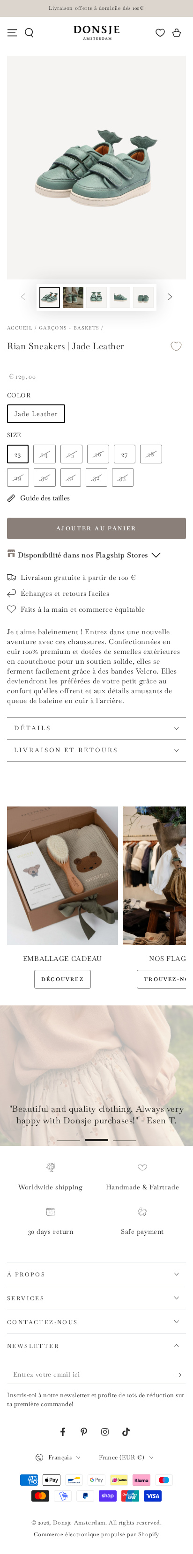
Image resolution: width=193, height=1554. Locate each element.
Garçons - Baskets (69, 328)
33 (122, 477)
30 (44, 477)
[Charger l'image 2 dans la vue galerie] (73, 297)
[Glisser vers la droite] (170, 297)
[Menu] (12, 33)
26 (98, 454)
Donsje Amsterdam (79, 1522)
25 (71, 454)
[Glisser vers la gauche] (23, 297)
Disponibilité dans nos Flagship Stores (83, 554)
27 (124, 454)
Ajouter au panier (96, 528)
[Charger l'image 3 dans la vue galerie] (96, 297)
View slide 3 (124, 1135)
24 (44, 454)
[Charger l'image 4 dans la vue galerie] (120, 297)
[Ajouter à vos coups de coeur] (176, 346)
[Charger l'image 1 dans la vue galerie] (49, 297)
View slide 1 (68, 1135)
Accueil (20, 328)
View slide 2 (96, 1135)
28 (151, 454)
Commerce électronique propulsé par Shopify (96, 1534)
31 (71, 477)
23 (18, 454)
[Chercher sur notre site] (29, 33)
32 (96, 477)
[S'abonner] (180, 1374)
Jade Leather (36, 414)
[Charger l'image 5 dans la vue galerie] (143, 297)
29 (18, 477)
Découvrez (62, 979)
